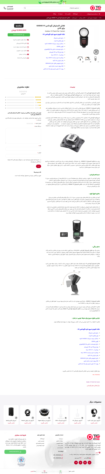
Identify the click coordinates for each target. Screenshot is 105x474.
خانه (100, 18)
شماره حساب (60, 448)
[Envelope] (85, 462)
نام (39, 146)
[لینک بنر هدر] (52, 2)
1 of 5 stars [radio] (32, 123)
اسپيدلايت (74, 18)
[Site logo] (95, 8)
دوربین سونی (41, 441)
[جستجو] (25, 8)
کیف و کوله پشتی (40, 445)
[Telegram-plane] (76, 462)
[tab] (72, 87)
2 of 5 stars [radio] (31, 123)
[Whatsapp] (89, 462)
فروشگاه (42, 439)
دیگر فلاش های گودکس (93, 386)
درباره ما (61, 439)
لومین (32, 471)
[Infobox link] (8, 8)
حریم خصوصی (60, 443)
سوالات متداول (59, 441)
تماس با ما (60, 445)
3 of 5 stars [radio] (30, 123)
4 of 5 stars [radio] (28, 123)
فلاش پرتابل (82, 18)
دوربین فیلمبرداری (40, 443)
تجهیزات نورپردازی (92, 18)
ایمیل (39, 153)
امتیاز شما (38, 123)
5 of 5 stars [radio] (27, 123)
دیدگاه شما (37, 126)
